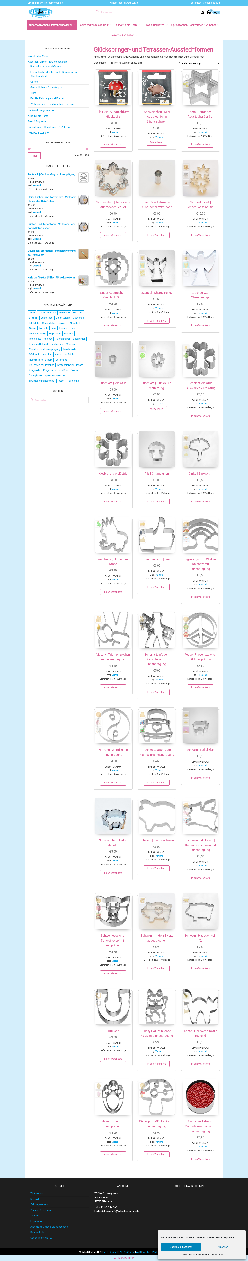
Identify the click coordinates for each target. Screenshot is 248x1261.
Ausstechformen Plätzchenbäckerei (50, 25)
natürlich (69, 354)
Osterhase (61, 359)
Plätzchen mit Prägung (41, 365)
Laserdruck (79, 338)
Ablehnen (223, 1246)
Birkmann (64, 312)
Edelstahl (34, 323)
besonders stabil (47, 312)
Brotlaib (33, 317)
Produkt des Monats (39, 56)
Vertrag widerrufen (124, 1258)
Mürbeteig (34, 354)
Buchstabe (47, 317)
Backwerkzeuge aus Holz (94, 25)
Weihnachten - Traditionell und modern (52, 104)
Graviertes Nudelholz (69, 323)
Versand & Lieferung (41, 1210)
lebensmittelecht (38, 344)
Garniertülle (48, 323)
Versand (116, 132)
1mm (32, 312)
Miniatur (33, 349)
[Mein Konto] (202, 12)
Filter (34, 155)
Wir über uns (37, 1193)
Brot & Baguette (154, 25)
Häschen (68, 333)
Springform (35, 375)
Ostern (34, 81)
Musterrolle (69, 349)
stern (61, 380)
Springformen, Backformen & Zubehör (193, 25)
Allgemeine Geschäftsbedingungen (49, 1226)
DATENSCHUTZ (126, 1252)
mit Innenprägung (50, 349)
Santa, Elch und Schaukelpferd (47, 87)
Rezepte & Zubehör (122, 35)
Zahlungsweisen (39, 1204)
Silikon (74, 370)
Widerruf (35, 1215)
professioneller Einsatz (70, 365)
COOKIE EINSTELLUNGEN (155, 1252)
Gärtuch (43, 328)
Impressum (217, 1255)
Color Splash (63, 317)
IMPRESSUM (110, 1252)
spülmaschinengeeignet (42, 380)
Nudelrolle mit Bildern (40, 359)
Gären (32, 328)
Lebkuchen (57, 344)
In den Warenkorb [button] (113, 144)
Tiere (33, 92)
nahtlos (47, 354)
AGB (138, 1252)
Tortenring (73, 380)
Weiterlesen (156, 142)
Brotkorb (77, 312)
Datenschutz (204, 1255)
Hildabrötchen (67, 328)
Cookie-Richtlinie (189, 1255)
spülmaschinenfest (55, 375)
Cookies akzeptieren (181, 1246)
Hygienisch (55, 333)
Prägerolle (34, 370)
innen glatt (35, 338)
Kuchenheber (63, 338)
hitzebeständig (37, 333)
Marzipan (71, 344)
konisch (48, 338)
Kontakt (34, 1199)
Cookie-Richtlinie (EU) (41, 1237)
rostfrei (63, 370)
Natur (58, 354)
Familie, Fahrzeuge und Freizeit (47, 98)
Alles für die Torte (127, 25)
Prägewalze (49, 370)
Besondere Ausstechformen (46, 66)
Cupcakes (78, 317)
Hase (53, 328)
